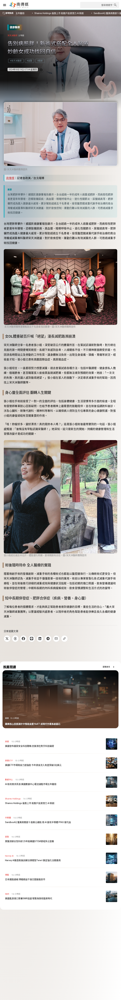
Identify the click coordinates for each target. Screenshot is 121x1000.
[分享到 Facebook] (23, 638)
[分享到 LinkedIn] (40, 638)
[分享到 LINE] (31, 638)
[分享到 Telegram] (48, 638)
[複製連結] (64, 638)
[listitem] (60, 744)
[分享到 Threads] (15, 638)
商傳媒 (10, 178)
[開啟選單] (4, 5)
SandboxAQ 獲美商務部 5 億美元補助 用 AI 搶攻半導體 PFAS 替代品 (42, 13)
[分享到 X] (7, 638)
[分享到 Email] (56, 638)
